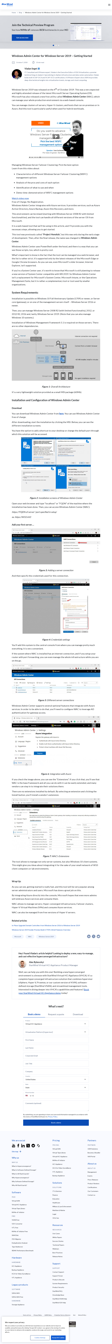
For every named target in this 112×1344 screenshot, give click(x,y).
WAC (30, 936)
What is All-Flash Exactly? (20, 1174)
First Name (29, 1040)
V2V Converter (17, 1224)
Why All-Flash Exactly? (19, 1185)
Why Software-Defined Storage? (23, 1181)
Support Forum (57, 1276)
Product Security (58, 1287)
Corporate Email (31, 1056)
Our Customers (93, 1191)
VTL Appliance (17, 1277)
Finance (55, 1195)
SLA (74, 1315)
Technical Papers (58, 1245)
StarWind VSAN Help (59, 1299)
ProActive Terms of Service (62, 1315)
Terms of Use (27, 1315)
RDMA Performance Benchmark (22, 1250)
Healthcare (56, 1203)
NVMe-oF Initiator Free (20, 1231)
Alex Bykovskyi (36, 962)
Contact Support (58, 1272)
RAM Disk (15, 1235)
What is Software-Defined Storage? (24, 1170)
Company (29, 1071)
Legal (54, 1214)
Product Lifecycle (58, 1280)
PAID (13, 1197)
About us (91, 1168)
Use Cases (56, 1233)
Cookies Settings (40, 1338)
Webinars (55, 1249)
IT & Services (57, 1191)
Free (13, 1216)
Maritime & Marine (58, 1210)
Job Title (28, 1063)
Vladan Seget (30, 68)
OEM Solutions (93, 1149)
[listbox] (56, 1024)
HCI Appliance (17, 1266)
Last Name (29, 1048)
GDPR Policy (48, 1315)
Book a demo (56, 1123)
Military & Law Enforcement (61, 1206)
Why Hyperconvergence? (20, 1178)
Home (14, 12)
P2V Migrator (16, 1239)
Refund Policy (82, 1315)
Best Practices (57, 1253)
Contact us (91, 1195)
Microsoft (17, 936)
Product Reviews (93, 1183)
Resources (56, 1230)
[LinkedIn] (39, 69)
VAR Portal (91, 1156)
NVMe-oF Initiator (18, 1212)
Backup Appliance (18, 1270)
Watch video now (20, 198)
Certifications (92, 1187)
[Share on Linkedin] (89, 936)
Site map (15, 1151)
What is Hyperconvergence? (21, 1166)
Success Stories (57, 1241)
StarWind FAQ (57, 1291)
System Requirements (60, 1283)
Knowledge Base (58, 1295)
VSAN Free (15, 1220)
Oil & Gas (55, 1218)
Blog (20, 12)
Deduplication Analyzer (20, 1243)
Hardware (16, 1262)
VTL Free (15, 1228)
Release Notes (57, 1256)
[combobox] (29, 1096)
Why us (15, 1162)
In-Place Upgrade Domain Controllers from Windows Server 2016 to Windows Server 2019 (46, 925)
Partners (91, 1145)
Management (92, 1172)
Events (90, 1176)
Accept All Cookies (58, 1338)
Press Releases (93, 1180)
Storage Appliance (18, 1305)
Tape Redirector (17, 1247)
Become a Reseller (94, 1153)
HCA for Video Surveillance (21, 1274)
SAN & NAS (16, 1293)
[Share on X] (93, 936)
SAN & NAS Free (17, 1297)
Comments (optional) (33, 1103)
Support (56, 1268)
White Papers (57, 1237)
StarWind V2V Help (59, 1303)
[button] (53, 45)
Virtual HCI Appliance (19, 1205)
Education (55, 1199)
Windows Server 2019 (46, 936)
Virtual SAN (16, 1201)
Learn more (20, 38)
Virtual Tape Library (18, 1208)
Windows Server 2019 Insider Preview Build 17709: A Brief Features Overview (41, 930)
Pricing (55, 1145)
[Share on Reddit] (98, 936)
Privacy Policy (52, 1117)
